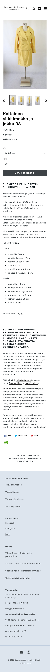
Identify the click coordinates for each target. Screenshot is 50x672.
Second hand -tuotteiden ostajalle (23, 563)
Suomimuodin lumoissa (24, 660)
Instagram (10, 528)
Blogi (7, 534)
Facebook (10, 523)
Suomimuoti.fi (9, 388)
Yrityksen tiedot (13, 484)
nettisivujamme (23, 380)
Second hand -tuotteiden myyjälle (23, 570)
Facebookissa (15, 383)
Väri (4, 148)
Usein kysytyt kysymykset (18, 578)
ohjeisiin (15, 403)
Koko (5, 159)
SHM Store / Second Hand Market (21, 620)
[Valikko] (45, 8)
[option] (13, 100)
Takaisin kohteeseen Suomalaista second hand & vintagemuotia (25, 458)
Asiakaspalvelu (13, 506)
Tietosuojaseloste (14, 499)
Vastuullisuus (12, 492)
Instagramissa (31, 383)
